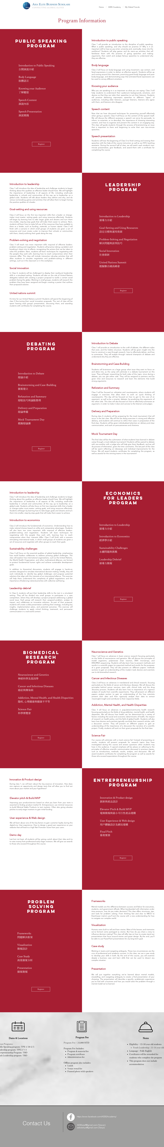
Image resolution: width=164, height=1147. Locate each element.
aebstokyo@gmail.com (87, 1127)
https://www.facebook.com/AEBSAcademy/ (96, 1116)
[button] (114, 7)
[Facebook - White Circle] (71, 1117)
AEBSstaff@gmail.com (87, 1125)
